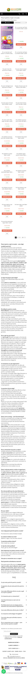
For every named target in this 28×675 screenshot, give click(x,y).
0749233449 (14, 654)
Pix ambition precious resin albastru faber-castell (7, 188)
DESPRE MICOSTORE (13, 642)
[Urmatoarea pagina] (25, 237)
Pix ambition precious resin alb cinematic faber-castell (7, 137)
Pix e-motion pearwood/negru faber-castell (7, 171)
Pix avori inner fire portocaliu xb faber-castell (7, 69)
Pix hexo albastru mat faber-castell (21, 188)
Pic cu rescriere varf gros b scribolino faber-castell (21, 52)
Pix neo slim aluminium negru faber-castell (7, 222)
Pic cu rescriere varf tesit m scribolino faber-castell (21, 28)
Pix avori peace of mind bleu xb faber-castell (7, 103)
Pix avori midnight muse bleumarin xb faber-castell (7, 86)
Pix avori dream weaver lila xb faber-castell (21, 69)
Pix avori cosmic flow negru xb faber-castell (7, 120)
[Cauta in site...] (26, 13)
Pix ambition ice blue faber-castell (7, 154)
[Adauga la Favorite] (21, 47)
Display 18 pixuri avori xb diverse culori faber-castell (21, 86)
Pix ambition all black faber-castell (21, 171)
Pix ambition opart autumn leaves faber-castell (21, 154)
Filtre (8, 22)
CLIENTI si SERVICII (13, 645)
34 (22, 237)
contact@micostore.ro (14, 656)
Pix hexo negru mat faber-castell (21, 205)
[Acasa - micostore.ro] (14, 9)
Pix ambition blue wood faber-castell (21, 137)
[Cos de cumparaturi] (23, 13)
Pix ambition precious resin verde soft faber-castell (21, 120)
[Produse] (2, 14)
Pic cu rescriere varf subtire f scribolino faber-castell (7, 52)
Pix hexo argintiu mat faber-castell (7, 205)
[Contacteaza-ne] (19, 13)
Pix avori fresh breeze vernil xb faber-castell (21, 103)
